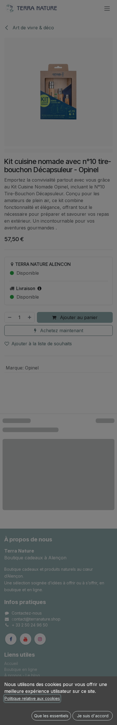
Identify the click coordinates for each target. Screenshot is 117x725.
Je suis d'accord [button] (92, 715)
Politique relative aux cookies (32, 698)
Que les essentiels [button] (51, 715)
